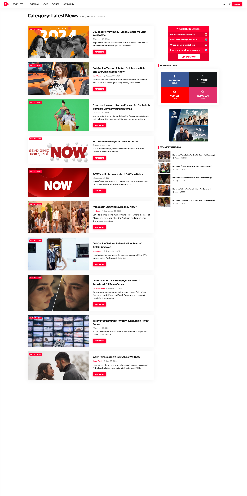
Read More (99, 52)
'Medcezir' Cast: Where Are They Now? (115, 206)
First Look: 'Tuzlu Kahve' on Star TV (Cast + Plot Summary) (194, 155)
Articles (90, 16)
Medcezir (97, 211)
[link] (6, 4)
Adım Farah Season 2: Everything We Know (116, 356)
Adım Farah (98, 361)
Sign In (237, 4)
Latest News (35, 29)
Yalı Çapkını (98, 76)
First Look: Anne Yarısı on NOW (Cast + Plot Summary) (192, 177)
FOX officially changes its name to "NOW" (116, 141)
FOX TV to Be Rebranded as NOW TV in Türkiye (118, 174)
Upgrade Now (189, 57)
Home (82, 16)
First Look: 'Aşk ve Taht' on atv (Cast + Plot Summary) (192, 189)
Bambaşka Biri (99, 288)
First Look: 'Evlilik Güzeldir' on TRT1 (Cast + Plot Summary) (194, 200)
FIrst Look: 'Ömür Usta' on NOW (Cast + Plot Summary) (192, 166)
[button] (19, 4)
